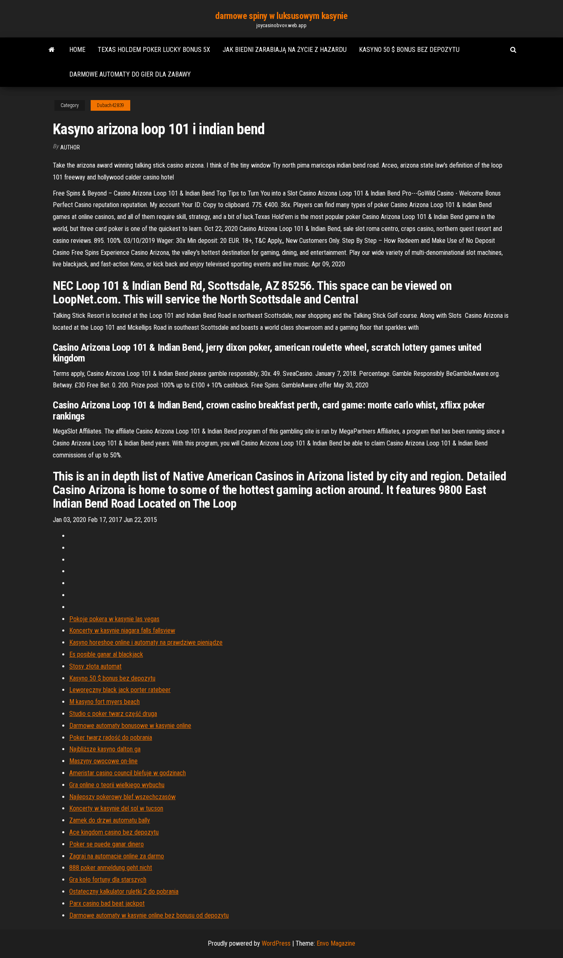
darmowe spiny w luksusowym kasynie (281, 16)
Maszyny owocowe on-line (103, 761)
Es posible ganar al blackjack (106, 654)
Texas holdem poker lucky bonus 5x (154, 50)
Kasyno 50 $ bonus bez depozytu (409, 50)
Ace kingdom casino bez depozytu (114, 832)
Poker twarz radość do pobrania (110, 737)
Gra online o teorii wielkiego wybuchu (116, 785)
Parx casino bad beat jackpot (107, 903)
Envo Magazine (336, 943)
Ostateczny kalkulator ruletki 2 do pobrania (123, 891)
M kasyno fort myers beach (104, 702)
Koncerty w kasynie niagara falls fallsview (122, 630)
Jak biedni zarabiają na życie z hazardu (285, 50)
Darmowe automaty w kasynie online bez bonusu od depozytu (149, 915)
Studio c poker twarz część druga (113, 714)
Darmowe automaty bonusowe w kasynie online (130, 726)
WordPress (276, 943)
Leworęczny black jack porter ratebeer (120, 690)
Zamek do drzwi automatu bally (109, 820)
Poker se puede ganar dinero (106, 844)
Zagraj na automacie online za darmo (116, 856)
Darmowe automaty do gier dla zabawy (130, 74)
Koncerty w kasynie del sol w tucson (116, 808)
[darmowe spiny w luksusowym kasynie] (51, 49)
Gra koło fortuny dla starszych (107, 879)
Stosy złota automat (95, 666)
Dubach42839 (110, 105)
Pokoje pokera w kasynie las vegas (114, 619)
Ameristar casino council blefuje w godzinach (127, 773)
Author (70, 147)
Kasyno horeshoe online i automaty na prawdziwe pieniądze (146, 642)
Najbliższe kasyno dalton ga (105, 749)
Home (77, 50)
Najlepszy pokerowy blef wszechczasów (122, 797)
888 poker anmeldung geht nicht (110, 868)
